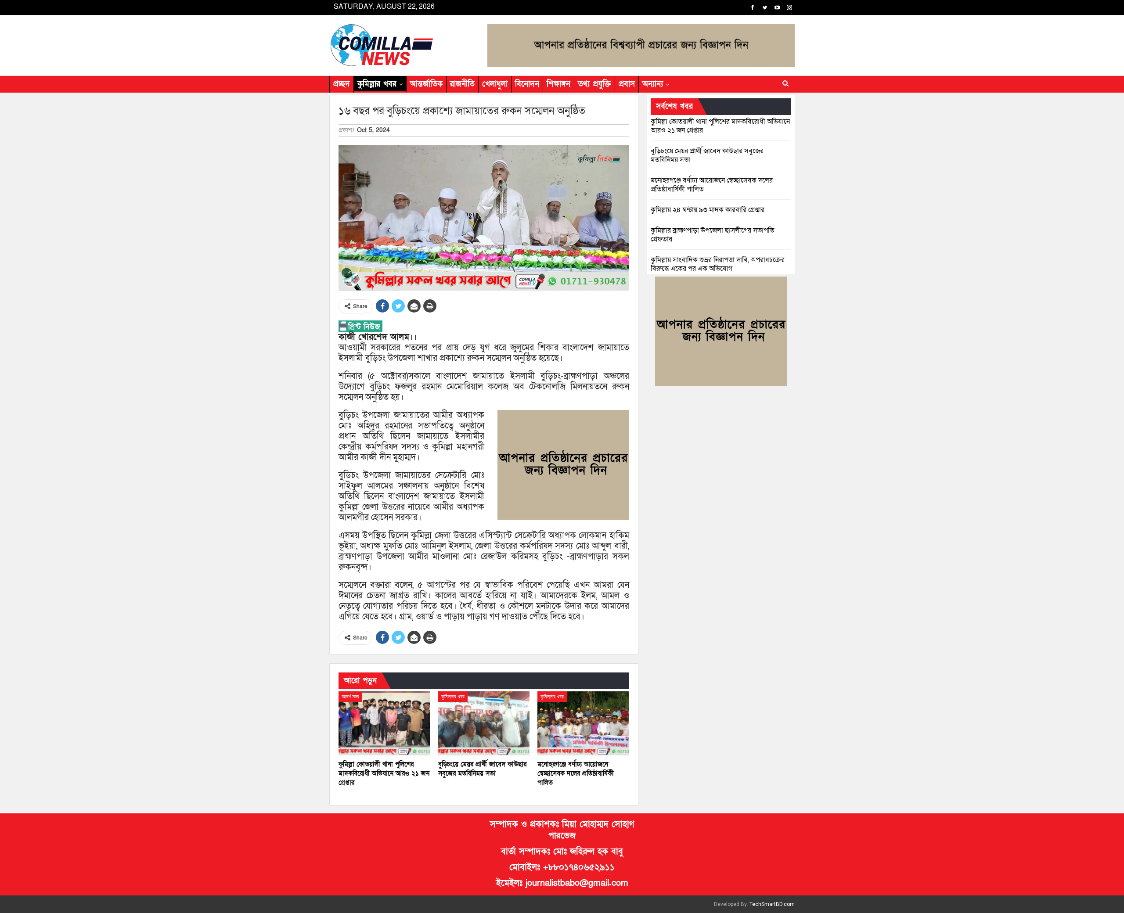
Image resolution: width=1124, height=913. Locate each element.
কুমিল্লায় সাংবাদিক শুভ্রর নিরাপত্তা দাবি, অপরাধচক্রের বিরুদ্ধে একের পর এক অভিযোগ (718, 264)
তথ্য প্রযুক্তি (594, 84)
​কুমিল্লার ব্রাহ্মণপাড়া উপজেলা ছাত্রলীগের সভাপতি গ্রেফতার (713, 235)
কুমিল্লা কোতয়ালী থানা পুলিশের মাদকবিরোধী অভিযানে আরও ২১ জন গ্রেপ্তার (720, 126)
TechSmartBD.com (772, 904)
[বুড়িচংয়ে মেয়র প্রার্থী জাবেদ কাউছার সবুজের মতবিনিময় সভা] (484, 723)
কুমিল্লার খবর (376, 84)
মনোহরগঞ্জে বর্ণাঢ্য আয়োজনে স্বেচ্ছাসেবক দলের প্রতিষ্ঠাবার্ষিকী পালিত (712, 185)
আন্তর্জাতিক (426, 84)
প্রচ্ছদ (341, 84)
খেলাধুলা (495, 84)
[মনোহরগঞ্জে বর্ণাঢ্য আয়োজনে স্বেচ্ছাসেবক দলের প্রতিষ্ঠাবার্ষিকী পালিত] (583, 723)
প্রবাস (627, 84)
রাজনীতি (462, 84)
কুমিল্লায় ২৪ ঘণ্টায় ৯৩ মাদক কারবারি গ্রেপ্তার (707, 210)
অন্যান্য (652, 84)
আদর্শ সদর (350, 697)
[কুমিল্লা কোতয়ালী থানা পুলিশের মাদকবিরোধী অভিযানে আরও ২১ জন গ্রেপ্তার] (384, 723)
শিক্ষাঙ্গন (558, 84)
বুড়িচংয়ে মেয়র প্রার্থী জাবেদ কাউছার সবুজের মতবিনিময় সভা (707, 155)
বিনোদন (527, 84)
